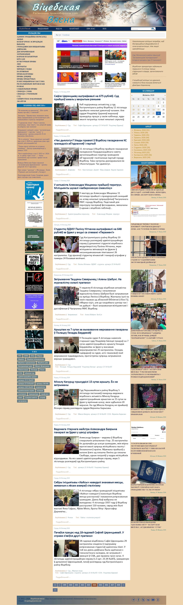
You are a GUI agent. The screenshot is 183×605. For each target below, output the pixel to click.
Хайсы (82, 517)
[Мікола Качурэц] (66, 397)
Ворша (39, 356)
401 (76, 585)
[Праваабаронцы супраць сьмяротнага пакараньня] (34, 283)
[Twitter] (143, 600)
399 (64, 585)
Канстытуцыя (87, 170)
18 (138, 113)
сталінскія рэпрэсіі (93, 517)
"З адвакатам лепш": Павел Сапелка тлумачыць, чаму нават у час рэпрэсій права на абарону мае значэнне (34, 125)
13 (148, 110)
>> (55, 590)
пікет (20, 397)
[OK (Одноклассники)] (158, 600)
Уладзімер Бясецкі (89, 367)
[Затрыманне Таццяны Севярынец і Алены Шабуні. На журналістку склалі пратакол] (66, 296)
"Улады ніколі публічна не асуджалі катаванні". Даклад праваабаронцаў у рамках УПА (32, 148)
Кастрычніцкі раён (25, 366)
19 (143, 113)
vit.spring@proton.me (32, 601)
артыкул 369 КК (42, 384)
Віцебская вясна (37, 599)
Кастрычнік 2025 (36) (143, 155)
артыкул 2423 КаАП (25, 387)
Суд (69, 125)
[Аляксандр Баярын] (66, 445)
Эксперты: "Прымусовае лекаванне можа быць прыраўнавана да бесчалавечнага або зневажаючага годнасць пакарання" (34, 118)
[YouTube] (153, 600)
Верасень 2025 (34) (142, 158)
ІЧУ (19, 356)
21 (153, 113)
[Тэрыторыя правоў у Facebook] (34, 190)
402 (82, 585)
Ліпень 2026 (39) (141, 133)
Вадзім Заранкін (117, 170)
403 (88, 585)
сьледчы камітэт (31, 397)
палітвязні (22, 394)
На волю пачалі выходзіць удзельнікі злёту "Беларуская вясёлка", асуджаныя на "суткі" (146, 524)
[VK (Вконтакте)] (148, 600)
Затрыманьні (72, 315)
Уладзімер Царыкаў (116, 125)
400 (70, 585)
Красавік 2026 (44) (142, 140)
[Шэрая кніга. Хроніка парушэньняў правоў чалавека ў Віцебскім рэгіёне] (34, 214)
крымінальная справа (26, 390)
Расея (42, 370)
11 (138, 110)
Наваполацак (23, 370)
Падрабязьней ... (63, 130)
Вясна (60, 19)
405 (100, 585)
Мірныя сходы (77, 571)
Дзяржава (71, 170)
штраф (42, 397)
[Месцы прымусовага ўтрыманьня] (34, 320)
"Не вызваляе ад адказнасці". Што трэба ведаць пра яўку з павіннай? (33, 111)
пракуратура (33, 394)
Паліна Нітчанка (84, 264)
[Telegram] (133, 600)
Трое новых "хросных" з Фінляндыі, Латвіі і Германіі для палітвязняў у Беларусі (34, 171)
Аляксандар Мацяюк (104, 214)
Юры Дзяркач (105, 170)
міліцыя (40, 390)
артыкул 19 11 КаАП (25, 380)
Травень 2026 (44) (141, 138)
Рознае (70, 517)
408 (118, 585)
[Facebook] (138, 600)
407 (112, 585)
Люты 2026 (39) (140, 145)
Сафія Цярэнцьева (85, 125)
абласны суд (29, 373)
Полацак (34, 370)
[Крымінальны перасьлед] (34, 339)
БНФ (26, 356)
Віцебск (21, 359)
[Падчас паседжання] (66, 157)
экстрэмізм (22, 401)
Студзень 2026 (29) (142, 148)
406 (106, 585)
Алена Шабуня (90, 315)
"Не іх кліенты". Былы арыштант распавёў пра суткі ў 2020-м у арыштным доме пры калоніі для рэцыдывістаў (34, 141)
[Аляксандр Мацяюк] (66, 200)
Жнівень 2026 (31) (142, 130)
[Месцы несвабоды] (34, 241)
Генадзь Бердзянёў (74, 367)
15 (158, 110)
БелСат (99, 315)
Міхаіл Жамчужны (42, 366)
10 (133, 110)
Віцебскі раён (43, 363)
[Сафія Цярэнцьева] (66, 112)
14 (153, 110)
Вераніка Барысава (119, 414)
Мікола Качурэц (84, 414)
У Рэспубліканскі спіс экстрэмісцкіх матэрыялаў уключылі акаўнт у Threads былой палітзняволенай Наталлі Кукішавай (148, 448)
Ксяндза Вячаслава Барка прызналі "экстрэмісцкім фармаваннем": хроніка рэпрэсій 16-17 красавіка (32, 165)
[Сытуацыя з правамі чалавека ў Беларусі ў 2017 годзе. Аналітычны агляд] (34, 302)
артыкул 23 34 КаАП (26, 384)
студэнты (100, 264)
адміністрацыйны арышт (27, 377)
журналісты (40, 387)
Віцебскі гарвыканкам (26, 363)
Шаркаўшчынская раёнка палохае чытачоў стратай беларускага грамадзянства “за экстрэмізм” (147, 487)
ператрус (116, 214)
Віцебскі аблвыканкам (35, 359)
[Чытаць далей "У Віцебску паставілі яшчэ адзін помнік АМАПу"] (148, 281)
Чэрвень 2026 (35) (141, 135)
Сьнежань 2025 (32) (142, 150)
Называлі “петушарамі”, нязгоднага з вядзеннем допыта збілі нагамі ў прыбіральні (148, 412)
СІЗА (20, 373)
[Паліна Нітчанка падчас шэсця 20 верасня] (66, 244)
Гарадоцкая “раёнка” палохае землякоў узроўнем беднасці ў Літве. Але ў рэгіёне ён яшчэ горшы (148, 226)
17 (133, 113)
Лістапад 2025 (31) (142, 153)
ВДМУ (93, 264)
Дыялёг (96, 170)
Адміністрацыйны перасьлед (78, 214)
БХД (32, 356)
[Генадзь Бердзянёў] (66, 345)
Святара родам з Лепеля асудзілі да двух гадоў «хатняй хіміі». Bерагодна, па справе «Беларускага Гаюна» (148, 192)
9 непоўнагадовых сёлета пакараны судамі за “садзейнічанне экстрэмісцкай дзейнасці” (148, 259)
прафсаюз (44, 394)
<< (55, 585)
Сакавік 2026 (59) (141, 143)
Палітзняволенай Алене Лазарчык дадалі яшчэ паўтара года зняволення (33, 176)
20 (148, 113)
